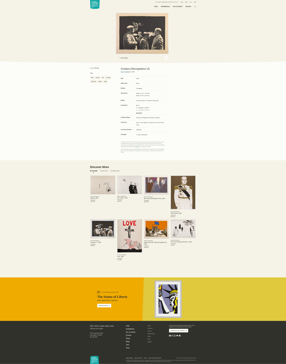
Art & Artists (130, 332)
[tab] (93, 171)
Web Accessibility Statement (155, 358)
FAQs (149, 336)
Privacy (145, 358)
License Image (124, 57)
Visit (127, 326)
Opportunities (151, 333)
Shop (182, 2)
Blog (186, 2)
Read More (139, 113)
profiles (100, 81)
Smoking (108, 77)
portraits (98, 77)
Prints (92, 77)
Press (149, 339)
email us (136, 146)
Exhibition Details (105, 306)
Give (195, 2)
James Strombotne (125, 71)
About (149, 325)
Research (150, 328)
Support (150, 341)
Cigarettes (93, 81)
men (103, 77)
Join (191, 2)
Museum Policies (138, 358)
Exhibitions (130, 329)
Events (128, 335)
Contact (150, 331)
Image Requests (129, 358)
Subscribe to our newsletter (177, 330)
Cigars (105, 81)
